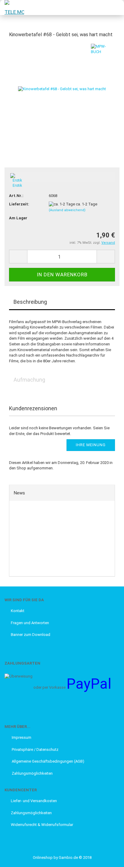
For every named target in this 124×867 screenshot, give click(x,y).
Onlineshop (43, 857)
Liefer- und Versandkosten (34, 801)
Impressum (21, 737)
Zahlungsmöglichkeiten (32, 773)
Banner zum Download (30, 634)
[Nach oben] (17, 857)
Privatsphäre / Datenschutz (34, 749)
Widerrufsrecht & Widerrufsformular (42, 824)
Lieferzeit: (19, 204)
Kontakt (17, 610)
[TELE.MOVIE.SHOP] (12, 7)
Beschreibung (30, 302)
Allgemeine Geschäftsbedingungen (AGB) (47, 761)
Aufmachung (29, 379)
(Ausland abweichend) (67, 210)
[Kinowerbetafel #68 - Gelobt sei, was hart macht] (62, 88)
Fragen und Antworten (30, 623)
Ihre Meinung (91, 445)
